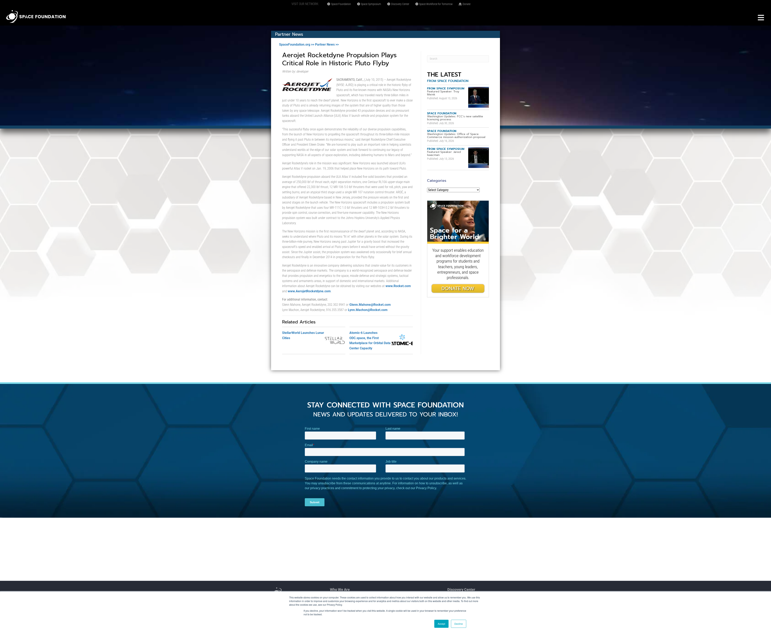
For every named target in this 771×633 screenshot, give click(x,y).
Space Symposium (370, 4)
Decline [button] (458, 623)
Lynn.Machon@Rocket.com (368, 310)
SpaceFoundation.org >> (296, 44)
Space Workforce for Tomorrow (435, 4)
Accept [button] (441, 623)
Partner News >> (327, 44)
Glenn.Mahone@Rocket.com (370, 305)
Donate (466, 4)
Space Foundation (340, 4)
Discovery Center (400, 4)
